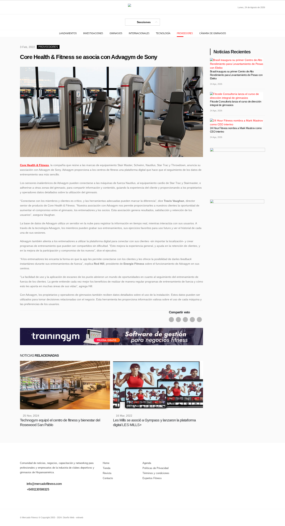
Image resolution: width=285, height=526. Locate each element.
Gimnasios (116, 33)
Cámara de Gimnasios (212, 33)
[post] (236, 63)
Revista (107, 473)
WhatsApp (199, 319)
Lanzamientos (68, 33)
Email (192, 319)
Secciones (144, 22)
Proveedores (185, 33)
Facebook (171, 319)
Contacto (108, 478)
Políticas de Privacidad (155, 468)
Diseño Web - (73, 517)
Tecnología (163, 33)
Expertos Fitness (152, 478)
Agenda (146, 463)
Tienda (106, 468)
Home (106, 463)
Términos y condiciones (155, 473)
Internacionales (139, 33)
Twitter (178, 319)
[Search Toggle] (23, 7)
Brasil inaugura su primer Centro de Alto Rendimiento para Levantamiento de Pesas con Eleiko (236, 75)
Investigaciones (93, 33)
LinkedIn (185, 319)
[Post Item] (65, 385)
